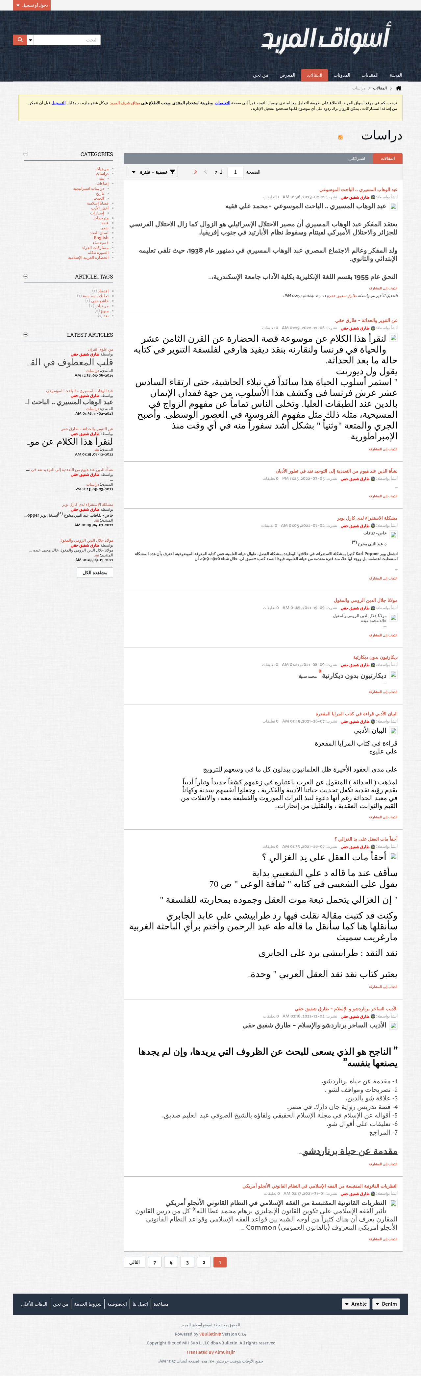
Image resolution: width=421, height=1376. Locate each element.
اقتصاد (103, 290)
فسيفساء (101, 242)
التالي (134, 1262)
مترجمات (101, 217)
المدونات (342, 75)
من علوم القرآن (100, 349)
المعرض (287, 75)
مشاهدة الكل (95, 573)
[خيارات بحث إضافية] (30, 40)
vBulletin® (210, 1334)
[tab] (388, 158)
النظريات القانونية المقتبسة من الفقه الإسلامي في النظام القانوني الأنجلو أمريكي (320, 1186)
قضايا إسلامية (98, 203)
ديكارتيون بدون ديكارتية (375, 657)
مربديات (102, 168)
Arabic (359, 1304)
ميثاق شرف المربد (125, 103)
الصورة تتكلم (98, 252)
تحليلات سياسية (96, 295)
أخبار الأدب (100, 208)
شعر (105, 227)
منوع (105, 310)
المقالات (314, 75)
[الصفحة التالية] (195, 172)
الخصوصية (117, 1304)
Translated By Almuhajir (210, 1352)
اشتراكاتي (357, 158)
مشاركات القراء (95, 247)
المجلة (396, 75)
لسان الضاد (99, 232)
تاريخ (100, 193)
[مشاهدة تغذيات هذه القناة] (340, 134)
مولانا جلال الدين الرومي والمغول (366, 600)
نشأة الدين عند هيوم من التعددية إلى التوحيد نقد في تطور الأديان (337, 471)
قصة (105, 222)
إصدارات (97, 212)
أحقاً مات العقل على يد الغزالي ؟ (366, 839)
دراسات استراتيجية (88, 188)
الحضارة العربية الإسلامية (88, 257)
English (101, 237)
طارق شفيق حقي (342, 295)
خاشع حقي (100, 300)
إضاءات (102, 183)
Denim (389, 1304)
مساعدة (161, 1304)
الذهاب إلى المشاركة (383, 288)
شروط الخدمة (88, 1304)
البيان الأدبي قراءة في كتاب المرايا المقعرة (357, 714)
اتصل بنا (140, 1304)
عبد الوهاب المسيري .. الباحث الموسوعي (358, 189)
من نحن (260, 75)
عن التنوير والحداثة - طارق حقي (366, 320)
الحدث (98, 198)
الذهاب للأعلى (34, 1304)
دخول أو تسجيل (35, 5)
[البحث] (20, 40)
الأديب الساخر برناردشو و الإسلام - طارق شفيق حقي (346, 1009)
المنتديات (370, 75)
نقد (101, 178)
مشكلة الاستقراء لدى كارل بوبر (367, 518)
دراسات (102, 173)
